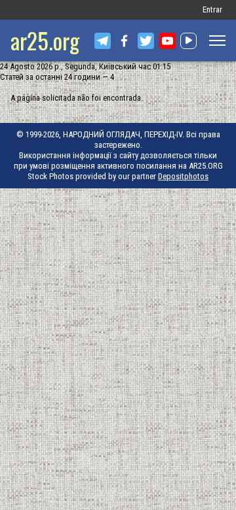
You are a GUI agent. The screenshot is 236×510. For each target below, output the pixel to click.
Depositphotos (183, 176)
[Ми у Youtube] (167, 41)
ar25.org (44, 40)
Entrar (212, 9)
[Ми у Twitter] (146, 41)
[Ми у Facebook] (124, 41)
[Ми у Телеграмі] (102, 41)
